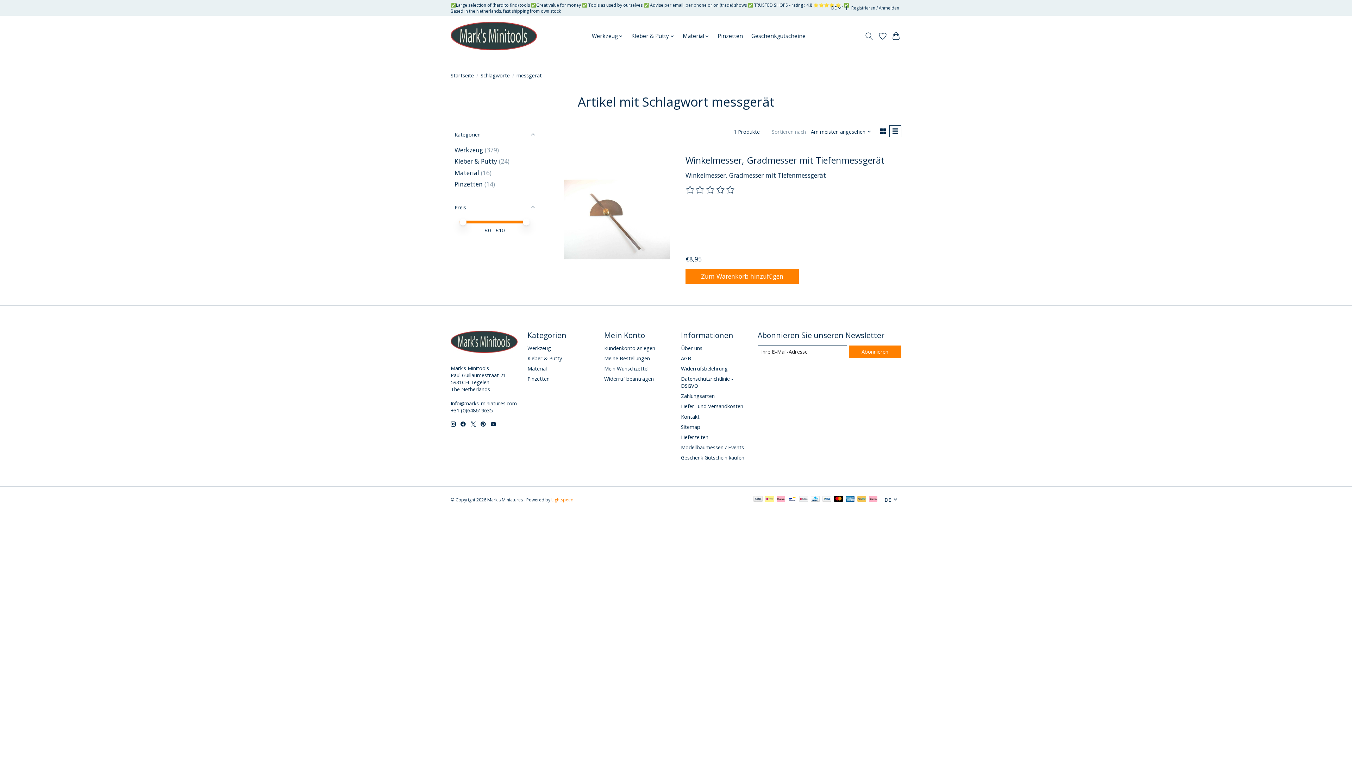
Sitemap (690, 426)
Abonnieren (875, 351)
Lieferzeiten (694, 437)
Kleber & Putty (476, 161)
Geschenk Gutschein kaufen (712, 457)
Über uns (691, 348)
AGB (686, 358)
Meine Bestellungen (627, 358)
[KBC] (815, 499)
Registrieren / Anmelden (875, 8)
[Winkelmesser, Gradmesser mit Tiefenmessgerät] (617, 219)
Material (467, 173)
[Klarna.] (873, 499)
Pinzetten (730, 36)
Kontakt (690, 416)
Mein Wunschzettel (626, 368)
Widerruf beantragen (629, 378)
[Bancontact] (792, 499)
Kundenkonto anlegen (629, 348)
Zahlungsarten (698, 395)
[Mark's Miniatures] (494, 36)
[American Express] (850, 499)
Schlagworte (495, 75)
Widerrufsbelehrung (704, 368)
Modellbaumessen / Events (712, 447)
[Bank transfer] (758, 499)
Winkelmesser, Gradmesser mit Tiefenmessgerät (785, 160)
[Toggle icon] (869, 36)
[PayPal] (861, 499)
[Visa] (827, 499)
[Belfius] (803, 499)
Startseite (462, 75)
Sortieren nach (789, 131)
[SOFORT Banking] (781, 499)
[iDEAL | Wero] (769, 499)
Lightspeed (562, 500)
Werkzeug (470, 150)
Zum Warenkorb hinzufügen (742, 276)
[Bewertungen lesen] (711, 190)
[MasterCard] (838, 499)
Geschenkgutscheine (778, 36)
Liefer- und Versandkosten (712, 406)
